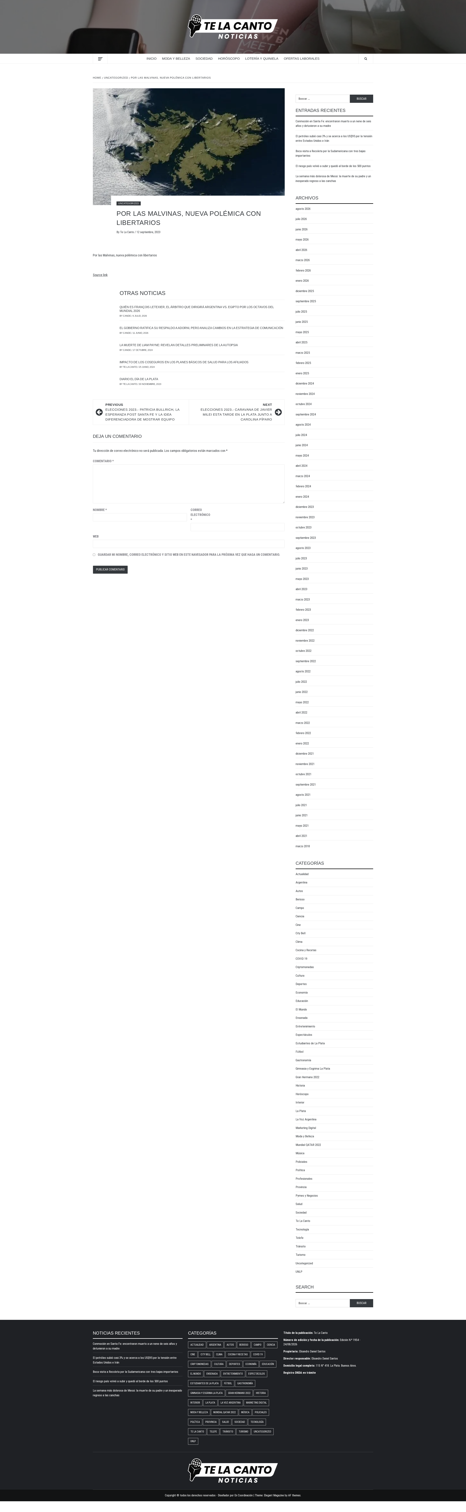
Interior (300, 1102)
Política (300, 1170)
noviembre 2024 (305, 394)
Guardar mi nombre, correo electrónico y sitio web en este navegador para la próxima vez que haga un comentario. (189, 554)
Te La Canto (127, 232)
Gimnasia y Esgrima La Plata (313, 1068)
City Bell (300, 933)
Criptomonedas (305, 967)
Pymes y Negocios (307, 1195)
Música (300, 1153)
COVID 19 (301, 958)
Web (96, 536)
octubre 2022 (303, 651)
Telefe (299, 1238)
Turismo (300, 1255)
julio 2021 (301, 805)
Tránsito (301, 1246)
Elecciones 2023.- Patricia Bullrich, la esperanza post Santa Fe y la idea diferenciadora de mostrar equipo (142, 412)
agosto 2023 (303, 548)
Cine (298, 925)
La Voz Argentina (306, 1119)
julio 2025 (301, 311)
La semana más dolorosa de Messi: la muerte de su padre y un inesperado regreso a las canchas (333, 178)
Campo (300, 908)
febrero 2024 (303, 486)
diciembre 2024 (305, 383)
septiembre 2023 (306, 538)
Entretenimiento (305, 1026)
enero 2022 (302, 743)
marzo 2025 (303, 352)
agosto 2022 (303, 671)
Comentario (103, 461)
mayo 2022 (302, 702)
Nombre (100, 510)
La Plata (301, 1111)
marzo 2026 (303, 260)
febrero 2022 (303, 733)
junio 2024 (302, 445)
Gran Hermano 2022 (307, 1077)
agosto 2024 (303, 424)
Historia (300, 1085)
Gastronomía (303, 1060)
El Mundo (301, 1009)
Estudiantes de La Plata (310, 1043)
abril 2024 (301, 465)
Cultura (300, 975)
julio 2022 (301, 681)
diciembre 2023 (305, 507)
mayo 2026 (302, 239)
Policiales (301, 1162)
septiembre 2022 (306, 661)
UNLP (299, 1271)
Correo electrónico (200, 515)
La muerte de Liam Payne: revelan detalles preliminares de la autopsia (179, 345)
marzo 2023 (303, 599)
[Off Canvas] (100, 59)
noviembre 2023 (305, 517)
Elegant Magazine (274, 1495)
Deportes (301, 984)
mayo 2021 (302, 825)
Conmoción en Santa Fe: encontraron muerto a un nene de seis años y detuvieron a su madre (333, 123)
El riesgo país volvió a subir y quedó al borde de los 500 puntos (333, 166)
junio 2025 (302, 322)
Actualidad (302, 874)
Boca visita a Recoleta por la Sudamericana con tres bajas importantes (331, 153)
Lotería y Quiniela (261, 58)
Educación (302, 1001)
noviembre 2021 (305, 764)
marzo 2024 (303, 476)
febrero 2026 (303, 270)
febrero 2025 (303, 363)
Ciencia (300, 916)
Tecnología (302, 1229)
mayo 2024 (302, 455)
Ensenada (301, 1018)
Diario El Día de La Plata (139, 379)
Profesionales (304, 1178)
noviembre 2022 (305, 640)
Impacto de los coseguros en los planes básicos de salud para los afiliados (184, 362)
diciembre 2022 (305, 630)
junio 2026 (302, 229)
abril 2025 (301, 342)
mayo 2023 (302, 579)
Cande (127, 316)
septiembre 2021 (306, 784)
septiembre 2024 (306, 414)
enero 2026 (302, 280)
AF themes (294, 1495)
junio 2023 (302, 568)
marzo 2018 (303, 846)
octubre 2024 (303, 404)
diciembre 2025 (305, 291)
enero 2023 (302, 620)
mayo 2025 (302, 332)
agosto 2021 (303, 794)
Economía (302, 992)
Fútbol (299, 1051)
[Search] (365, 58)
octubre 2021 (303, 774)
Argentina (301, 882)
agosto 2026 (303, 209)
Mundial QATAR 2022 (308, 1145)
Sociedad (204, 58)
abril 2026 (301, 250)
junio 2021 (302, 815)
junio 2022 (302, 692)
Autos (299, 891)
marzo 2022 (303, 723)
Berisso (300, 899)
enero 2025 (302, 373)
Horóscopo (229, 58)
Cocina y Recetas (306, 950)
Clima (299, 942)
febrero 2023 (303, 609)
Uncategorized (128, 203)
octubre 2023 (303, 527)
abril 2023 (301, 589)
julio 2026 (301, 219)
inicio (152, 58)
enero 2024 (302, 496)
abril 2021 (301, 836)
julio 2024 (301, 435)
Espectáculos (304, 1035)
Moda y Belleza (176, 58)
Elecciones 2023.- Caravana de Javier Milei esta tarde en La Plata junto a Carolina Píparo (236, 412)
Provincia (301, 1187)
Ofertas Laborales (301, 58)
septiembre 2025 (306, 301)
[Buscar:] (323, 99)
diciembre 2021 (305, 753)
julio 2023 (301, 558)
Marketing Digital (306, 1128)
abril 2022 (301, 712)
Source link (100, 275)
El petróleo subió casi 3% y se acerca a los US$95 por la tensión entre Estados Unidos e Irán (334, 138)
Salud (299, 1204)
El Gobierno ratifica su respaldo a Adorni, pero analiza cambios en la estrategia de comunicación (201, 328)
